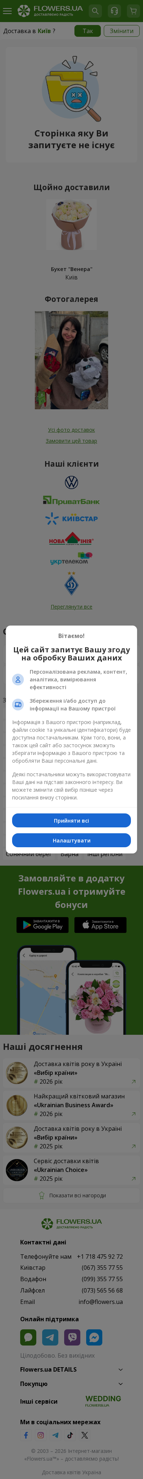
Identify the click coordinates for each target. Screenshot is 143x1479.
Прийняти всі (71, 820)
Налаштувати (72, 840)
